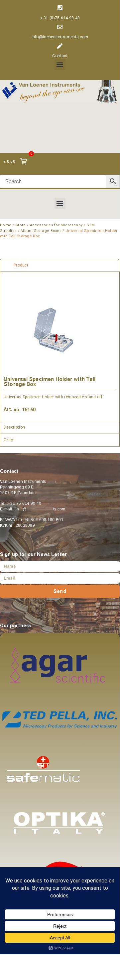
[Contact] (59, 46)
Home (5, 225)
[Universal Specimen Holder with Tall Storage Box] (53, 330)
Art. (8, 409)
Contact (59, 56)
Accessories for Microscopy (56, 225)
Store (20, 225)
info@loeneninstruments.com (60, 37)
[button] (60, 64)
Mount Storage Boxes (41, 231)
